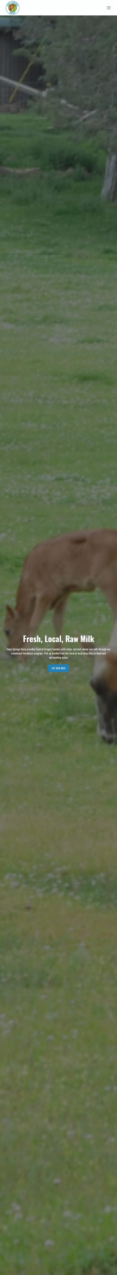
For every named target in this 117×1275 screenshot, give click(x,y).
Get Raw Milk (58, 668)
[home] (13, 7)
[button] (108, 7)
